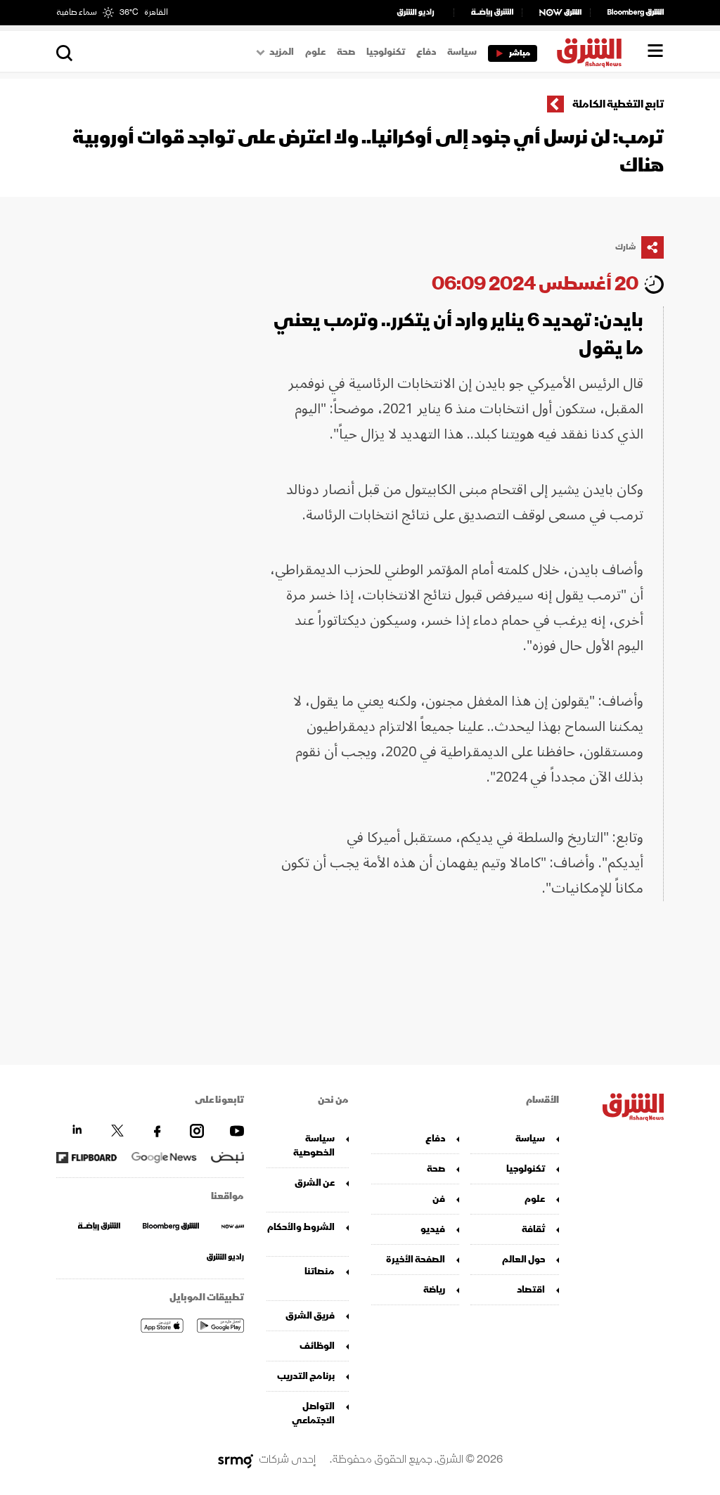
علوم (315, 52)
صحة (346, 52)
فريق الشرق (310, 1315)
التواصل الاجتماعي (313, 1413)
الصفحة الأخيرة (415, 1259)
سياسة (462, 52)
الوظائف (317, 1346)
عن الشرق (315, 1182)
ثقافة (533, 1229)
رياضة (434, 1289)
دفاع (426, 52)
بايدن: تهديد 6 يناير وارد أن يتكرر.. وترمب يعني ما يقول (458, 334)
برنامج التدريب (306, 1376)
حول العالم (523, 1259)
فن (438, 1199)
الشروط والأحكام (301, 1227)
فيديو (432, 1229)
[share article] (652, 247)
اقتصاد (530, 1289)
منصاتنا (319, 1271)
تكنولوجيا (385, 52)
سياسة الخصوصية (314, 1145)
